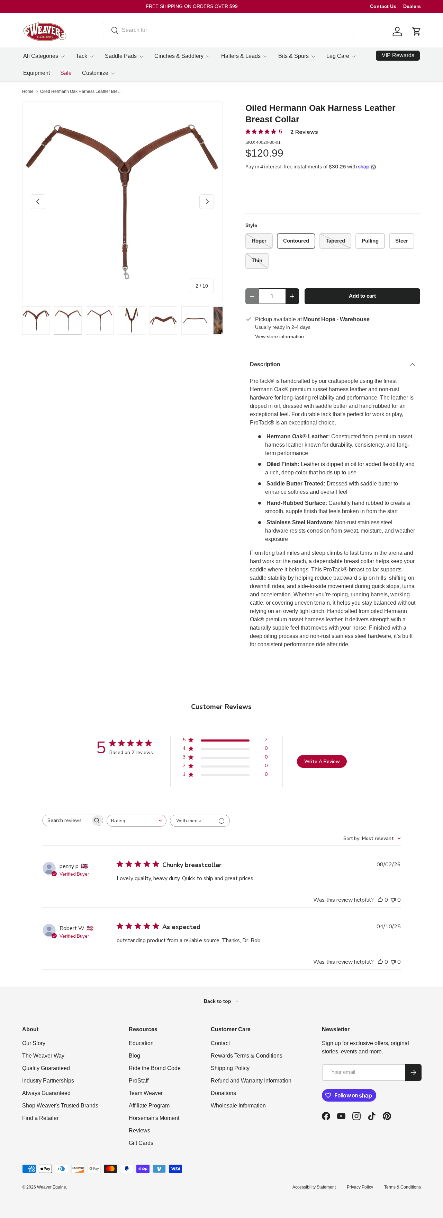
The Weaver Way (43, 1056)
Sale (66, 73)
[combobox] (228, 30)
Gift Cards (141, 1143)
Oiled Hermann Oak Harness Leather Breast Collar (81, 91)
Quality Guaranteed (46, 1068)
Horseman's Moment (154, 1118)
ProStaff (138, 1081)
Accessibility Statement (314, 1187)
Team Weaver (146, 1093)
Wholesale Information (238, 1106)
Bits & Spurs (293, 56)
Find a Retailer (40, 1118)
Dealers (412, 6)
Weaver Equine (51, 1187)
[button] (416, 31)
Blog (134, 1056)
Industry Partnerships (48, 1081)
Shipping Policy (230, 1068)
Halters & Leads (241, 56)
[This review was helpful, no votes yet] (380, 900)
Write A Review (322, 761)
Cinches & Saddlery (179, 56)
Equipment (36, 73)
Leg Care (337, 56)
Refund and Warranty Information (251, 1081)
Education (141, 1043)
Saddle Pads (121, 56)
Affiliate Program (149, 1106)
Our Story (33, 1043)
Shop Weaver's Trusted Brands (60, 1106)
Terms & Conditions (402, 1187)
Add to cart (362, 296)
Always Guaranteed (46, 1093)
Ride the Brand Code (155, 1068)
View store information (279, 336)
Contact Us (383, 6)
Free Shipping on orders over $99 (192, 6)
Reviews (139, 1130)
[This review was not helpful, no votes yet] (393, 900)
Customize (95, 73)
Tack (81, 56)
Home (28, 91)
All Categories (40, 56)
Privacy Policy (360, 1187)
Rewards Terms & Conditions (246, 1056)
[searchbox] (66, 820)
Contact (220, 1043)
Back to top (218, 1001)
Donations (223, 1093)
